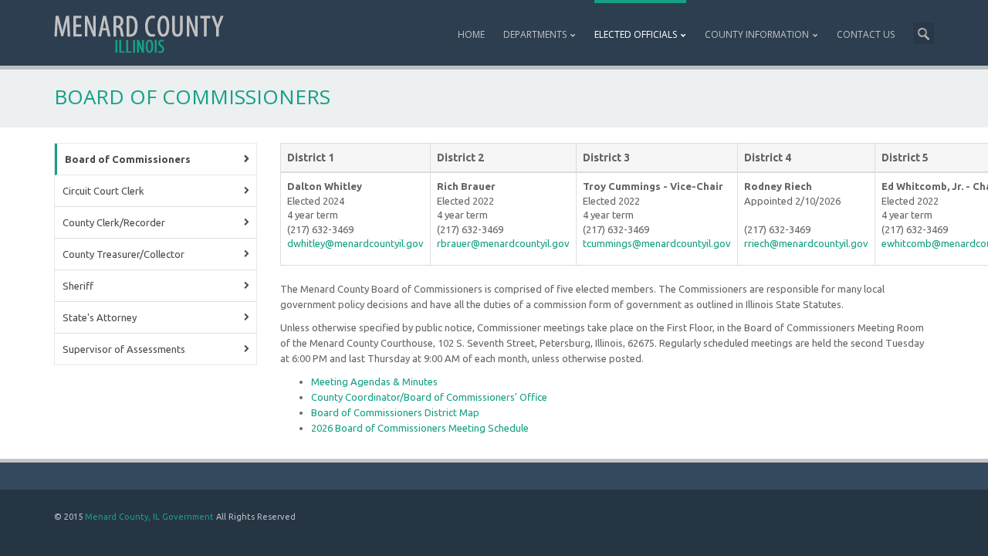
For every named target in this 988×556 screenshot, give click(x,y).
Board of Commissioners (128, 159)
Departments (535, 34)
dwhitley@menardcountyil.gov (355, 243)
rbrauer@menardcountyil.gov (503, 243)
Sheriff (78, 285)
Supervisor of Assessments (124, 349)
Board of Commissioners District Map (395, 412)
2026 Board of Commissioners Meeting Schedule (420, 427)
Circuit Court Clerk (103, 190)
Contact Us (866, 34)
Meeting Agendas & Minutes (374, 381)
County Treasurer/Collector (123, 254)
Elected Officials (635, 34)
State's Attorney (100, 317)
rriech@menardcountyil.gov (806, 243)
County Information (757, 34)
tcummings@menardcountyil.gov (657, 243)
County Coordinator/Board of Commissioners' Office (429, 397)
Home (471, 34)
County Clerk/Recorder (114, 222)
